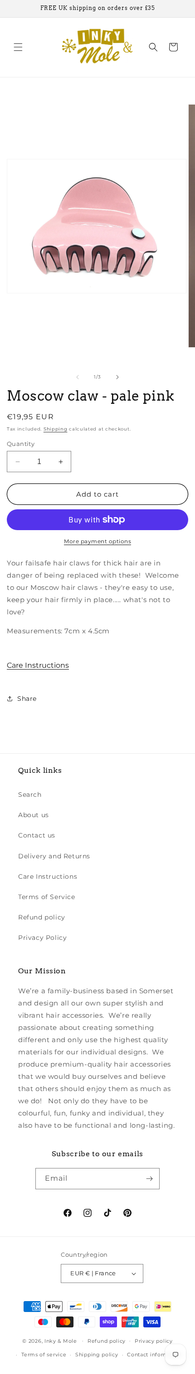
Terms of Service (46, 897)
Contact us (36, 835)
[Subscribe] (149, 1178)
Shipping (56, 429)
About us (33, 815)
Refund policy (41, 917)
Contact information (154, 1354)
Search (30, 794)
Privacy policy (154, 1341)
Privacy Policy (42, 938)
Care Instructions (38, 665)
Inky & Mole (60, 1340)
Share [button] (27, 698)
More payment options (97, 541)
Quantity (20, 443)
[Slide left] (78, 377)
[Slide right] (117, 377)
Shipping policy (96, 1354)
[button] (18, 47)
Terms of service (43, 1354)
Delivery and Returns (54, 856)
